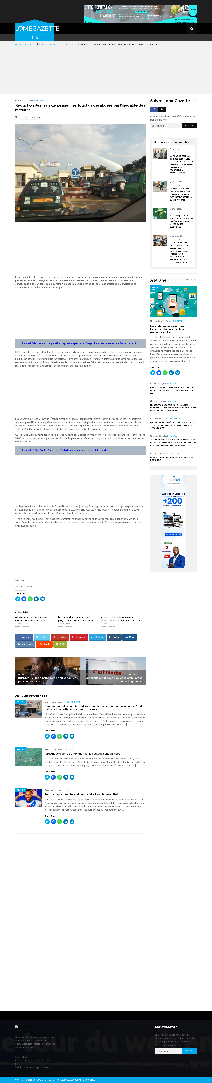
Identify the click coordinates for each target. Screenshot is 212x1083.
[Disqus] (80, 880)
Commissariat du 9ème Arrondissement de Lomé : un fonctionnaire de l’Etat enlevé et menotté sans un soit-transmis (93, 708)
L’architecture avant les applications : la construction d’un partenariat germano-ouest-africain (181, 194)
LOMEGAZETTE (37, 28)
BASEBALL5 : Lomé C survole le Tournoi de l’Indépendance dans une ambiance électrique (181, 221)
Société (64, 44)
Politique (54, 44)
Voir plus (190, 280)
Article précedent (26, 674)
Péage (24, 117)
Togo (72, 44)
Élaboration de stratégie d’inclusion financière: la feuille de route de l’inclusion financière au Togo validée (173, 408)
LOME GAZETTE (40, 100)
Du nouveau (161, 142)
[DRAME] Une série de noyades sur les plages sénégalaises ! (83, 753)
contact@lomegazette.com (36, 1067)
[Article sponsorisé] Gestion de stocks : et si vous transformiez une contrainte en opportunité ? (172, 425)
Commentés (181, 142)
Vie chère (36, 117)
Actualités (30, 44)
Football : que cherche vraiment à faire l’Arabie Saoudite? (81, 794)
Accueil (19, 44)
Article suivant (135, 674)
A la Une (43, 44)
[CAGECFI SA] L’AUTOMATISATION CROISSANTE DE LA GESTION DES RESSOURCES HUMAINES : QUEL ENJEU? (172, 390)
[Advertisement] (106, 69)
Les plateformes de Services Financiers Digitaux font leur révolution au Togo (167, 329)
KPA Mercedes (67, 750)
